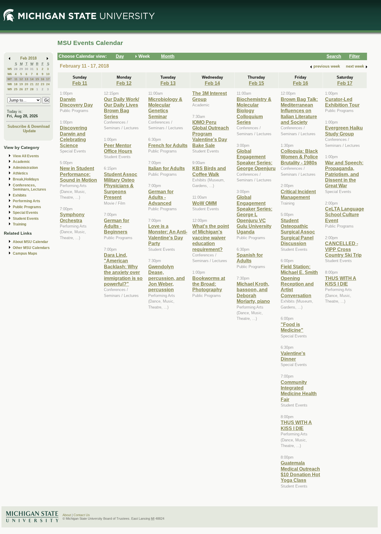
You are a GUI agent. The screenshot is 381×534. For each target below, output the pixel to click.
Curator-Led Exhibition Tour (342, 102)
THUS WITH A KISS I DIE (296, 425)
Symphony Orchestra (72, 217)
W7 (9, 79)
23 (42, 84)
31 (32, 69)
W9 (9, 89)
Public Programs (27, 207)
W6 (9, 74)
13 (26, 79)
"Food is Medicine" (292, 327)
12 (21, 79)
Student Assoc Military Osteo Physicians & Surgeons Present (120, 186)
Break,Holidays (26, 179)
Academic (21, 162)
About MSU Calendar (30, 242)
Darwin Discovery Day (76, 102)
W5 (9, 69)
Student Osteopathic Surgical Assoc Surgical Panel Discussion (298, 232)
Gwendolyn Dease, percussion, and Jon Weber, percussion (166, 278)
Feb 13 (168, 83)
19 (21, 84)
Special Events (25, 213)
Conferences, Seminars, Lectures (29, 187)
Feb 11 (79, 83)
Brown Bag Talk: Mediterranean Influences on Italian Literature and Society (299, 110)
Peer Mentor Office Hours (118, 148)
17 (48, 79)
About (67, 515)
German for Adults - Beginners (116, 226)
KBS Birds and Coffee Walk (209, 171)
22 (37, 84)
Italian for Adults (166, 168)
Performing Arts (26, 201)
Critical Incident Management (298, 194)
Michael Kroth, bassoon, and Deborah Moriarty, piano (253, 292)
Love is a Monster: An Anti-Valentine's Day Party (167, 234)
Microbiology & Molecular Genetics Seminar (165, 107)
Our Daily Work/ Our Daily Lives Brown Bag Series (121, 107)
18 (16, 84)
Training (19, 224)
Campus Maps (25, 253)
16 (42, 79)
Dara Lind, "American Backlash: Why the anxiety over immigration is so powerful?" (123, 269)
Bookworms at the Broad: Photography (208, 283)
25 (16, 89)
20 (26, 84)
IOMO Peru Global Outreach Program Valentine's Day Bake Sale (210, 133)
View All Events (26, 156)
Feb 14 (212, 83)
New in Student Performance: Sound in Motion (78, 174)
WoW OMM (204, 203)
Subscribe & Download (28, 126)
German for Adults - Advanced (161, 197)
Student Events (26, 219)
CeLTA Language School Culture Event (344, 214)
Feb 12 (124, 83)
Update (29, 131)
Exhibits (19, 195)
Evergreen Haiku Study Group (344, 130)
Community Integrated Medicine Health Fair (299, 390)
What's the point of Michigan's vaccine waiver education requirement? (210, 237)
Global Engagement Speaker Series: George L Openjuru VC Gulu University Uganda (254, 214)
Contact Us (82, 515)
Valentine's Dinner (293, 356)
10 (48, 74)
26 (21, 89)
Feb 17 (344, 83)
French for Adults (168, 145)
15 (37, 79)
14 (32, 79)
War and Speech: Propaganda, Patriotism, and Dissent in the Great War (344, 174)
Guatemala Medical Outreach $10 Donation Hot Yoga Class (300, 471)
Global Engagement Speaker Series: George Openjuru (256, 159)
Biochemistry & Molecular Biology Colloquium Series (254, 110)
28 (16, 69)
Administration (25, 168)
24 (48, 84)
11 (16, 79)
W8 (9, 84)
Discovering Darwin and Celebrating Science (73, 136)
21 (32, 84)
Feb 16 (300, 83)
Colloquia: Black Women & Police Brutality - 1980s (299, 156)
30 (26, 69)
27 (26, 89)
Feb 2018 (28, 58)
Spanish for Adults (250, 257)
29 (21, 69)
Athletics (20, 173)
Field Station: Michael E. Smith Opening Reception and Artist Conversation (299, 281)
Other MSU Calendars (31, 248)
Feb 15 (256, 83)
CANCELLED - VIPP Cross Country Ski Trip (343, 249)
